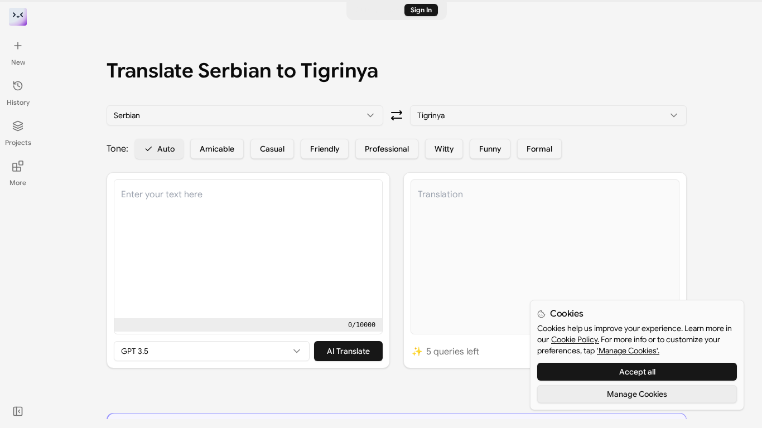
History (18, 102)
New (18, 62)
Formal (539, 149)
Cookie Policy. (575, 339)
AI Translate (348, 351)
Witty (444, 149)
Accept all (637, 372)
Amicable (217, 149)
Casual (272, 149)
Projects (18, 142)
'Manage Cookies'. (628, 351)
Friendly (324, 149)
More (17, 182)
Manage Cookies (637, 394)
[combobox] (245, 115)
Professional (387, 149)
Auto (166, 149)
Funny (490, 149)
